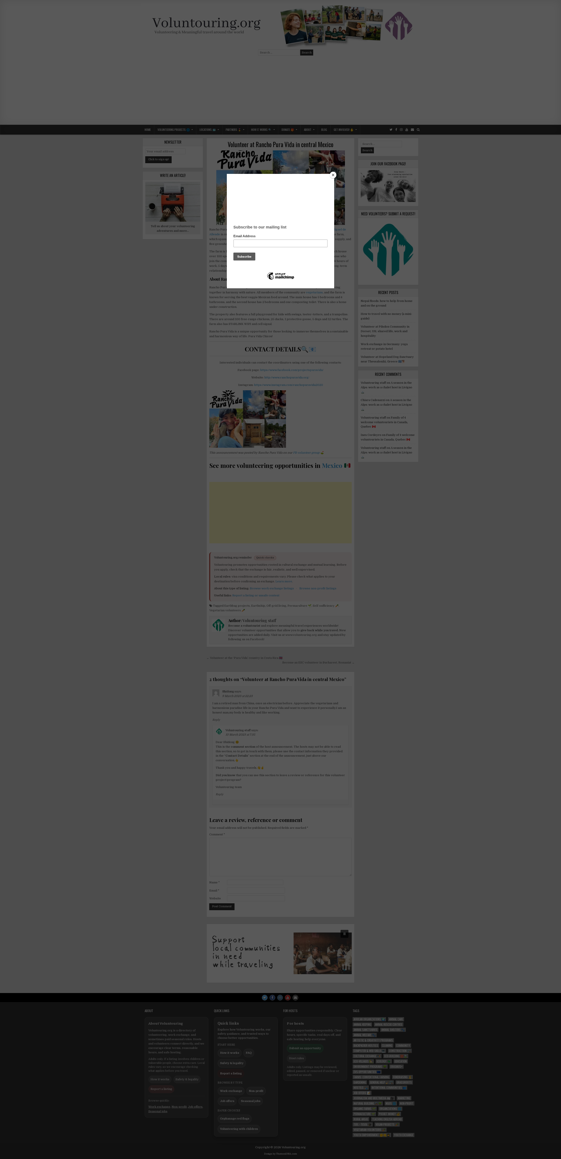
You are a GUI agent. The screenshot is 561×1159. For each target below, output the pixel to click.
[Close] (333, 175)
